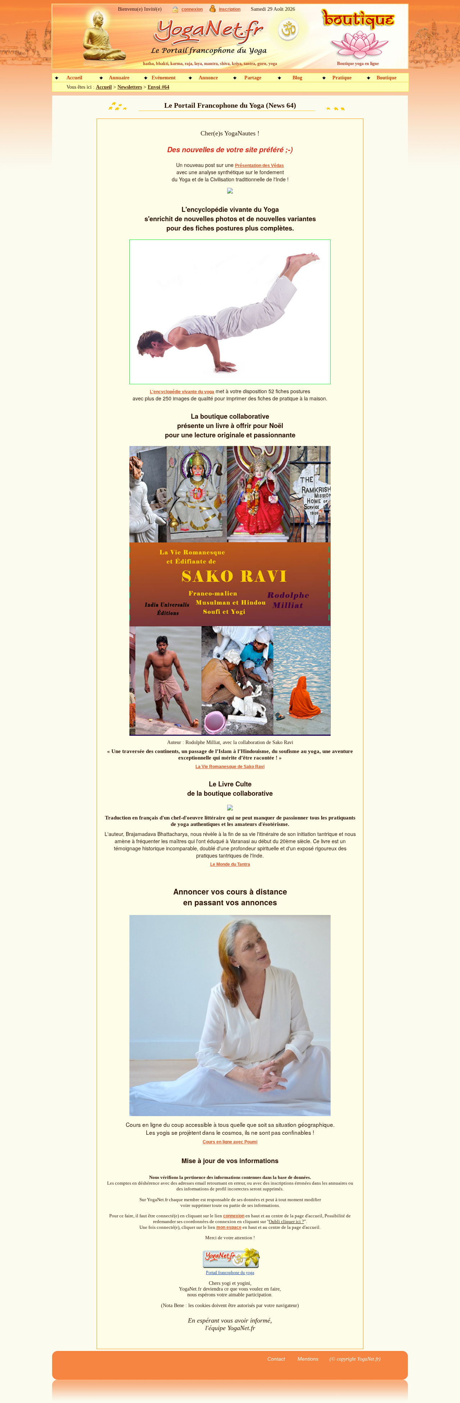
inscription (229, 9)
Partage (252, 77)
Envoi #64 (158, 87)
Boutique (386, 77)
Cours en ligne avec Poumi (230, 1141)
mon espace (229, 1227)
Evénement (164, 77)
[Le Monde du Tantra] (230, 809)
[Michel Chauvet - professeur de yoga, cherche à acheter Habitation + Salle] (230, 1114)
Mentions (308, 1359)
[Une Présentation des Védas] (230, 192)
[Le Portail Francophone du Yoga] (214, 39)
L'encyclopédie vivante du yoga (182, 391)
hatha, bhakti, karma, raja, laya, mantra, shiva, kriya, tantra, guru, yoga (210, 63)
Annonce (208, 77)
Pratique (341, 77)
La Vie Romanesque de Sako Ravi (230, 766)
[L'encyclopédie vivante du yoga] (230, 382)
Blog (297, 77)
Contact (276, 1359)
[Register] (213, 10)
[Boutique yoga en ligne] (357, 39)
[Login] (175, 11)
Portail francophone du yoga (230, 1272)
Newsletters (130, 87)
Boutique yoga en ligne (358, 63)
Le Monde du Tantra (230, 864)
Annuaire (119, 77)
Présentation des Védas (259, 165)
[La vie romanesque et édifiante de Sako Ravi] (230, 734)
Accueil (74, 77)
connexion (192, 9)
